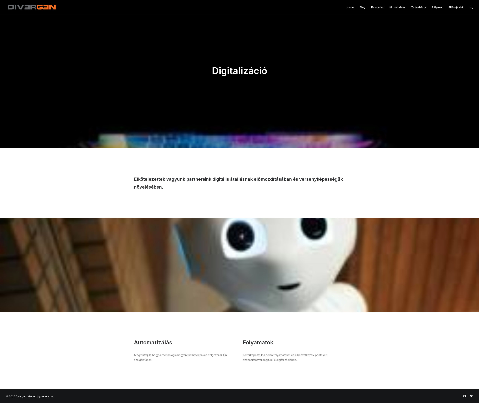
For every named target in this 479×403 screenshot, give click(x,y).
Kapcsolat (377, 7)
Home (350, 7)
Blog (362, 7)
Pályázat (437, 7)
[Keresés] (471, 7)
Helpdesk (399, 7)
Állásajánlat (456, 7)
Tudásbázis (418, 7)
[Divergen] (31, 7)
